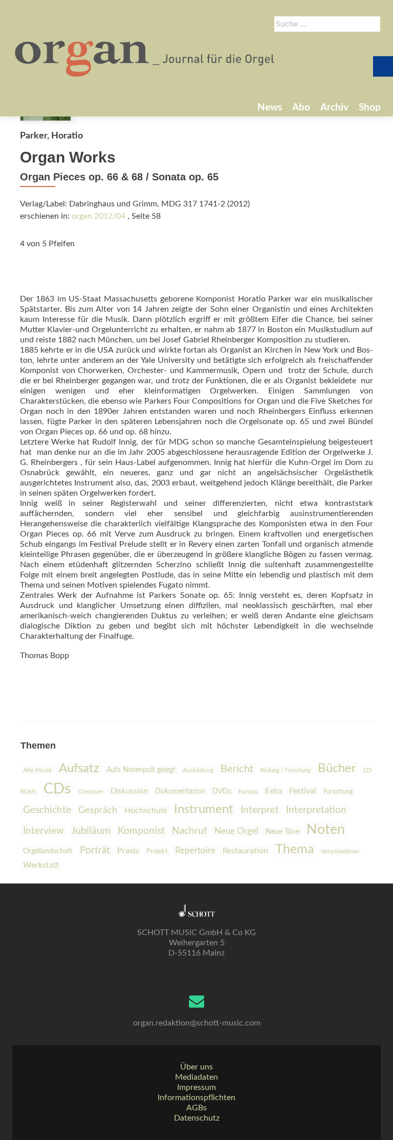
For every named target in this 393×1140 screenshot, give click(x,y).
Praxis (128, 851)
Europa (248, 791)
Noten (326, 829)
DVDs (221, 791)
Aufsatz (79, 768)
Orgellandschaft (48, 851)
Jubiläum (91, 831)
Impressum (196, 1087)
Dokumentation (180, 791)
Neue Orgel (236, 831)
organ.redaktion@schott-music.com (196, 1023)
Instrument (203, 809)
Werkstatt (41, 865)
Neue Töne (282, 831)
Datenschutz (197, 1118)
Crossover (90, 792)
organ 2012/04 (98, 216)
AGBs (196, 1108)
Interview (43, 831)
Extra (273, 791)
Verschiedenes (340, 851)
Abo (301, 107)
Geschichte (47, 810)
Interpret (260, 810)
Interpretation (316, 810)
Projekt (157, 851)
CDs (57, 789)
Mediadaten (196, 1077)
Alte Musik (37, 770)
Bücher (337, 768)
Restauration (245, 851)
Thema (294, 849)
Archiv (334, 107)
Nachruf (189, 831)
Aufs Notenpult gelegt (141, 770)
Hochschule (145, 810)
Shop (370, 107)
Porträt (95, 850)
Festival (302, 791)
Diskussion (129, 791)
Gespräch (97, 810)
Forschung (338, 791)
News (269, 107)
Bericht (237, 769)
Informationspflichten (196, 1098)
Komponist (141, 831)
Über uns (196, 1067)
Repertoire (195, 851)
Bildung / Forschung (285, 770)
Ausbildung (198, 770)
